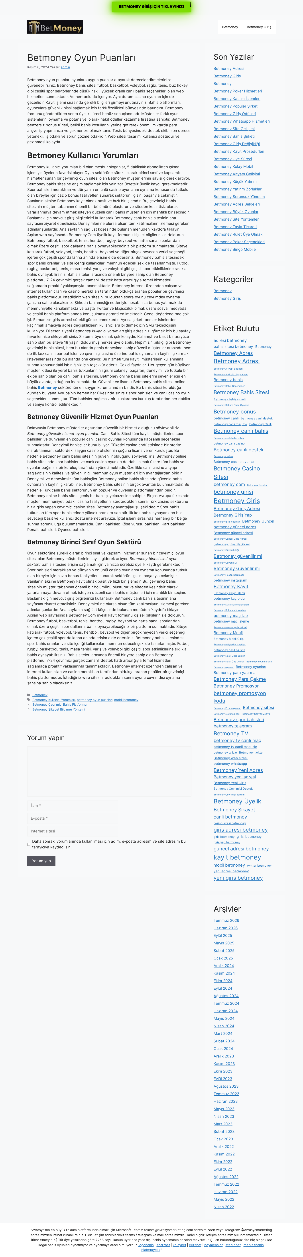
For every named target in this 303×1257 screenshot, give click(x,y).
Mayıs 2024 (224, 1018)
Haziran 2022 (226, 1192)
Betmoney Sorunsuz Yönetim (239, 196)
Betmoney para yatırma (235, 672)
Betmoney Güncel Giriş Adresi (230, 538)
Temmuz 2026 (226, 920)
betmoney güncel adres (235, 527)
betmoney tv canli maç (237, 740)
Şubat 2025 (224, 950)
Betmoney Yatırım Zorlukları (238, 189)
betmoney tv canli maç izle (235, 747)
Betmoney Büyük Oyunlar (236, 212)
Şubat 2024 (224, 1041)
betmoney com (229, 484)
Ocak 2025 (223, 958)
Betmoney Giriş (259, 27)
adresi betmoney (230, 340)
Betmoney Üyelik (237, 801)
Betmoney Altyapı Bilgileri (228, 368)
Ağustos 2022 (226, 1177)
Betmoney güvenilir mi (238, 556)
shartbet (163, 1245)
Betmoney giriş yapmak (227, 521)
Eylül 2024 (223, 988)
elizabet (195, 1245)
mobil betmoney (126, 700)
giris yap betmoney (227, 842)
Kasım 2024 (224, 973)
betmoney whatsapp (230, 764)
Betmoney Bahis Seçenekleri (229, 386)
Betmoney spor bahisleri (239, 719)
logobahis (146, 1245)
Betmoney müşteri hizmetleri (230, 644)
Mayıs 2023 (224, 1109)
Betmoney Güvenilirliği (226, 550)
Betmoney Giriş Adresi (237, 508)
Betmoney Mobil (228, 632)
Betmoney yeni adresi (235, 776)
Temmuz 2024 (226, 1003)
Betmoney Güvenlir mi (237, 568)
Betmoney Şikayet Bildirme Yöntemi (58, 709)
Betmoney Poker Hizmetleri (238, 91)
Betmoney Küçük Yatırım (235, 181)
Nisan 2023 (224, 1116)
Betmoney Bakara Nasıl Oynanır (231, 405)
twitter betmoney (259, 865)
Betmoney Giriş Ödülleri (235, 114)
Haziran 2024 (226, 1011)
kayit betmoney (237, 857)
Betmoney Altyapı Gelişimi (237, 174)
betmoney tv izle (225, 752)
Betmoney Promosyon (237, 686)
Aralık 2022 (224, 1146)
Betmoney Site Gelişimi (234, 129)
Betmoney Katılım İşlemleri (237, 98)
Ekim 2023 (223, 1071)
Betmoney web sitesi (231, 758)
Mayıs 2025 (224, 943)
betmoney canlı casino (229, 443)
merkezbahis (254, 1245)
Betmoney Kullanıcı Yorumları (53, 700)
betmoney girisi (233, 491)
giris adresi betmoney (241, 829)
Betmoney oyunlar (224, 667)
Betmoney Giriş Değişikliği (237, 144)
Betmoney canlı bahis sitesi (229, 438)
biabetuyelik (150, 1250)
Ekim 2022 (223, 1161)
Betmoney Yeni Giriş (230, 783)
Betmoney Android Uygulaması (231, 374)
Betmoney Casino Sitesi (237, 472)
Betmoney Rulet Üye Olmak (238, 234)
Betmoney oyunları (251, 667)
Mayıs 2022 (224, 1199)
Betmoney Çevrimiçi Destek (233, 788)
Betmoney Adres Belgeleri (237, 204)
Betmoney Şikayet (234, 810)
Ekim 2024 (223, 981)
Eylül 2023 (223, 1079)
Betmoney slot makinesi (227, 714)
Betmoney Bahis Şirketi (234, 136)
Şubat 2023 (224, 1131)
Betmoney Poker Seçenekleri (239, 242)
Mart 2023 (223, 1124)
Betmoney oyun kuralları (259, 661)
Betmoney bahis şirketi (230, 399)
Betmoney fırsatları (257, 485)
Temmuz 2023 (226, 1094)
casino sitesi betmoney (230, 823)
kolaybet (179, 1245)
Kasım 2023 (224, 1063)
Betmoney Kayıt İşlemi (229, 593)
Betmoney (230, 27)
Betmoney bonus (235, 411)
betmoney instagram (230, 580)
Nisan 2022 (224, 1207)
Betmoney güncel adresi (233, 533)
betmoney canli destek (257, 418)
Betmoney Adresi (229, 68)
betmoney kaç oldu (229, 598)
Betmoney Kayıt (231, 586)
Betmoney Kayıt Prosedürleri (239, 151)
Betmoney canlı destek (239, 449)
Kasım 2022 (224, 1154)
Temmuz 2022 (226, 1184)
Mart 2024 (223, 1033)
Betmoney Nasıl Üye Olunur (229, 661)
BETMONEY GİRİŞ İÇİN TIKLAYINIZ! (151, 6)
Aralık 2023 (224, 1056)
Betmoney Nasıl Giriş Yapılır (229, 655)
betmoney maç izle (231, 615)
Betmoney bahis (228, 379)
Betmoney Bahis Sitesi (241, 392)
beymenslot (213, 1245)
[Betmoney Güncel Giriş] (55, 26)
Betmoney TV (231, 733)
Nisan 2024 (224, 1026)
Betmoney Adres (233, 353)
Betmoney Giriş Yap (233, 515)
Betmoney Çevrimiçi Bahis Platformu (59, 704)
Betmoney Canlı (260, 424)
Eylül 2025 (223, 935)
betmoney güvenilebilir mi (232, 544)
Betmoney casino (223, 456)
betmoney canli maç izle (230, 424)
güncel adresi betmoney (241, 849)
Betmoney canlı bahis (241, 430)
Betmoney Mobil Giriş (229, 638)
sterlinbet (233, 1245)
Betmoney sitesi (258, 707)
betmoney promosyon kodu (240, 697)
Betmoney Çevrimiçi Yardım (229, 794)
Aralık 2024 (224, 965)
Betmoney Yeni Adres (238, 770)
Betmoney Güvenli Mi (225, 562)
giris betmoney (224, 836)
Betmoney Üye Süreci (233, 159)
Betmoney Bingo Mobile (235, 249)
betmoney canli (226, 418)
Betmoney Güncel (258, 521)
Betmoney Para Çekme (240, 679)
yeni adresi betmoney (231, 871)
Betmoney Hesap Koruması (229, 575)
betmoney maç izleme (231, 621)
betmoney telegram (233, 725)
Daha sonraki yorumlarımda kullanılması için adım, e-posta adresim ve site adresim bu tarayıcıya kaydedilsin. (109, 844)
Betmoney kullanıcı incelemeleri (231, 604)
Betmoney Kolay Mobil (233, 166)
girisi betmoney (249, 836)
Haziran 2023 (226, 1101)
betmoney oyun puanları (94, 700)
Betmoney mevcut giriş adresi (230, 627)
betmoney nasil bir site (229, 650)
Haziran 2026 (226, 928)
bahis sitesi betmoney (233, 346)
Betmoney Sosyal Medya (256, 714)
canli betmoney (230, 817)
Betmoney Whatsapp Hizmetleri (242, 121)
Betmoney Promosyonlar (227, 708)
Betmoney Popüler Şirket (236, 106)
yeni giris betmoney (238, 878)
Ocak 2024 (223, 1048)
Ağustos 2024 (226, 996)
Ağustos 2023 (226, 1086)
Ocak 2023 (223, 1139)
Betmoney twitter (251, 752)
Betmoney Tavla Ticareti (235, 227)
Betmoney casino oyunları (235, 462)
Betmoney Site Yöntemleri (237, 219)
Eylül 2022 (223, 1169)
